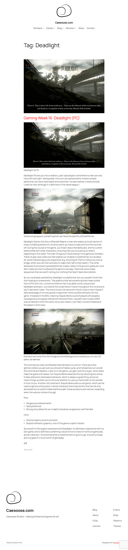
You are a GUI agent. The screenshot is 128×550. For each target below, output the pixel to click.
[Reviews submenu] (75, 28)
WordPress (117, 542)
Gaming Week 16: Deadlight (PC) (52, 118)
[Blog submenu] (63, 28)
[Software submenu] (43, 28)
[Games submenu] (54, 28)
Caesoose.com (64, 22)
